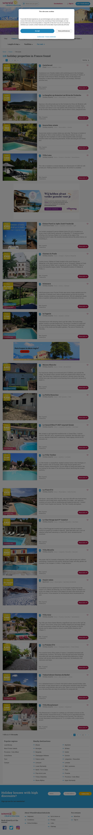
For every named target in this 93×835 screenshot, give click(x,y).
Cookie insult (40, 36)
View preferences (64, 31)
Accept (37, 31)
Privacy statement (50, 36)
